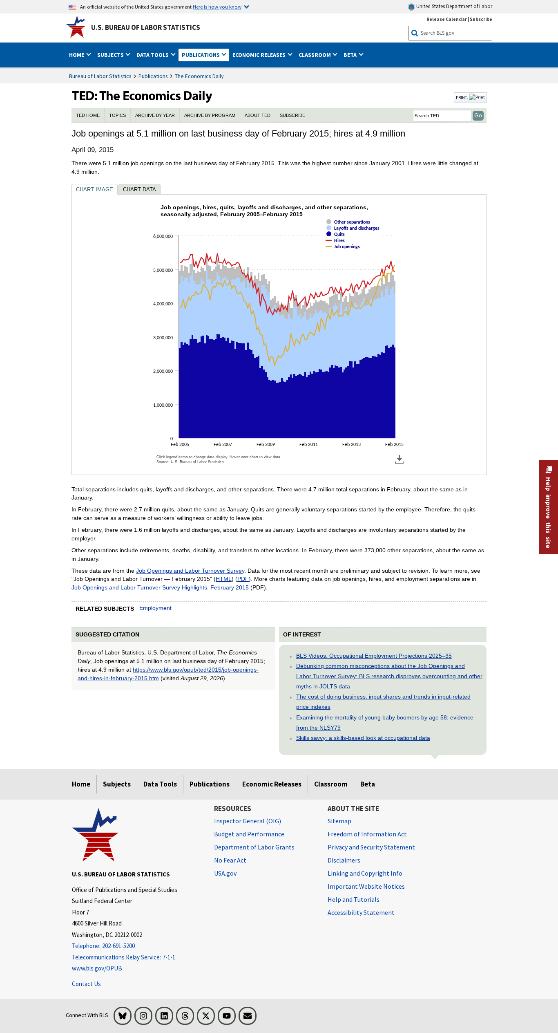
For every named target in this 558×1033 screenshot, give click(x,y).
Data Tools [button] (153, 54)
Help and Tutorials (353, 899)
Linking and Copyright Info (365, 873)
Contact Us (86, 984)
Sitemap (339, 821)
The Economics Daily (199, 76)
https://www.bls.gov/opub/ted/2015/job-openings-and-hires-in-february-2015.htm (168, 673)
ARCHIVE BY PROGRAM (209, 115)
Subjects (117, 784)
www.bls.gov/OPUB (97, 968)
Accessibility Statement (361, 912)
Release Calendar (446, 19)
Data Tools (160, 784)
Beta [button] (351, 54)
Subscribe (481, 19)
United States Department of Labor (453, 6)
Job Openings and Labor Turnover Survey (190, 570)
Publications (153, 76)
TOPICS (117, 115)
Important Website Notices (366, 886)
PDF (243, 579)
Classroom (331, 784)
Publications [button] (201, 54)
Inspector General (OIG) (247, 821)
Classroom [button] (315, 54)
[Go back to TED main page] (261, 97)
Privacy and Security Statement (371, 847)
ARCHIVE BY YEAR (155, 115)
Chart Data (139, 189)
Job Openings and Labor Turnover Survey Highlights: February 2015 (160, 587)
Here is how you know (217, 6)
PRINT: (462, 97)
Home (81, 784)
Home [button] (77, 54)
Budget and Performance (249, 834)
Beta (367, 784)
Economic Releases (271, 784)
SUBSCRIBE (292, 115)
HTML (224, 579)
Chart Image (94, 189)
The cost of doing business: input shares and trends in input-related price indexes (383, 701)
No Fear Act (230, 860)
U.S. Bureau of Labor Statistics (145, 27)
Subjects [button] (111, 54)
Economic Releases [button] (259, 54)
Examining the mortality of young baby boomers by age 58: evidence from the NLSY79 (384, 722)
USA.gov (225, 873)
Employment (155, 608)
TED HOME (88, 115)
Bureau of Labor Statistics (100, 76)
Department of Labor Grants (254, 847)
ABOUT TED (257, 115)
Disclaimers (344, 860)
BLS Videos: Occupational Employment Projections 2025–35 (374, 655)
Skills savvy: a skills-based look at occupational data (363, 738)
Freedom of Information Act (367, 834)
